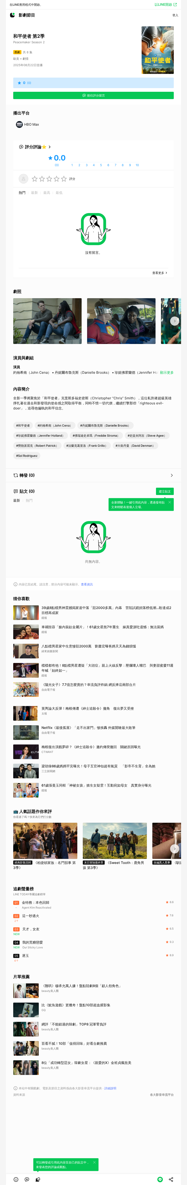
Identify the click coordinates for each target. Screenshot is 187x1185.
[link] (26, 1179)
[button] (16, 1179)
